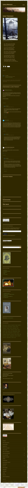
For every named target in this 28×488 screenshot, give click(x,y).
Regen (7, 332)
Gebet (4, 273)
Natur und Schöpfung (6, 451)
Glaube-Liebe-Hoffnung (6, 453)
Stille (18, 334)
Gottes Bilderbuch (7, 4)
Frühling (14, 326)
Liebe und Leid (5, 449)
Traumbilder (4, 471)
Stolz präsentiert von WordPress (17, 481)
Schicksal (14, 332)
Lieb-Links (4, 474)
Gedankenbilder (5, 444)
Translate (9, 241)
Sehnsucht (8, 334)
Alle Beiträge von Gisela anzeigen (9, 77)
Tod (20, 334)
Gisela (7, 134)
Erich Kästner (5, 326)
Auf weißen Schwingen (7, 271)
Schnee (18, 332)
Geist (11, 328)
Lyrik (11, 331)
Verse (6, 81)
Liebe (9, 331)
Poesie (19, 331)
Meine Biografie (5, 467)
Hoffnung (12, 329)
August (7, 297)
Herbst (9, 329)
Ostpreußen (4, 469)
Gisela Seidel (14, 328)
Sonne (16, 334)
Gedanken (4, 328)
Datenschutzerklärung (6, 476)
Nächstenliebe (15, 331)
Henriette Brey (5, 460)
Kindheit (16, 329)
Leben (4, 331)
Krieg (18, 329)
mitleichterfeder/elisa (7, 294)
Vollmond (4, 337)
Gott (17, 328)
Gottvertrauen (5, 329)
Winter (13, 337)
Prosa (4, 332)
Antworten (4, 155)
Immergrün (5, 272)
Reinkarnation (10, 332)
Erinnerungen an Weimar (6, 462)
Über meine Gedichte (6, 442)
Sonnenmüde (5, 274)
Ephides (4, 458)
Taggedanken (5, 446)
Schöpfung (4, 334)
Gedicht (8, 328)
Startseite (4, 440)
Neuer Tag (5, 270)
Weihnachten (9, 337)
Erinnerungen (10, 326)
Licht (6, 331)
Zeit (15, 337)
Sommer (12, 334)
